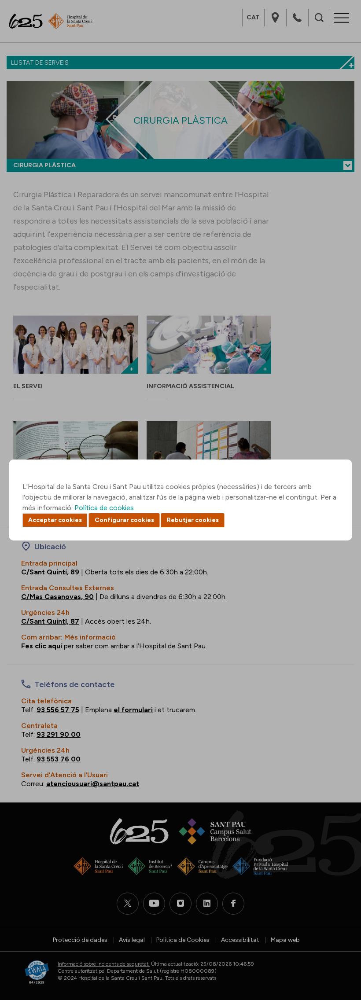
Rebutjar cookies (193, 520)
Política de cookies (104, 508)
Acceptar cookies (55, 520)
